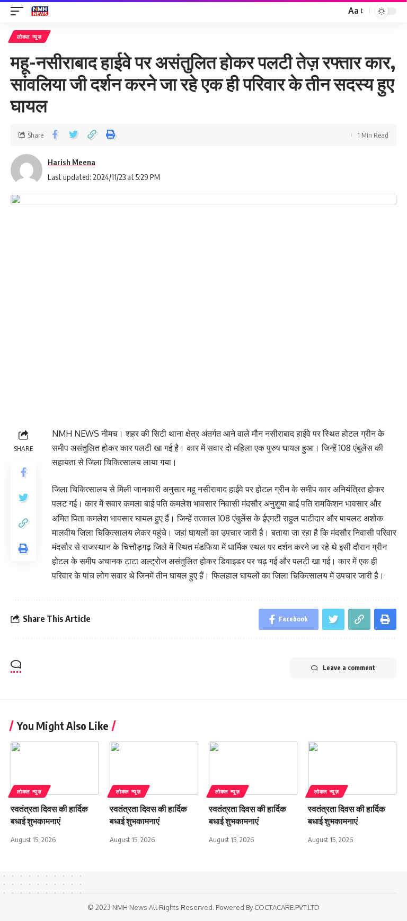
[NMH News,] (40, 11)
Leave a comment (349, 668)
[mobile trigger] (20, 11)
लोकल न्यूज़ (29, 36)
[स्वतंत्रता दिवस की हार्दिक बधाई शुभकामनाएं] (55, 768)
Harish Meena (71, 162)
